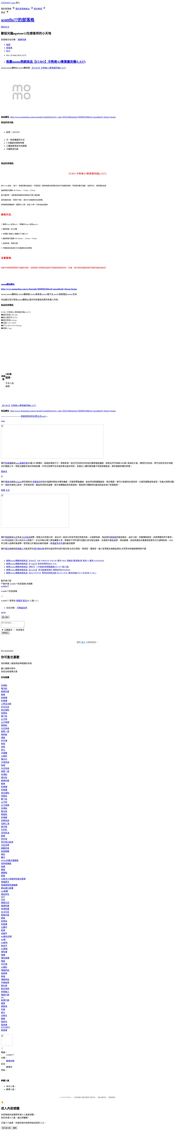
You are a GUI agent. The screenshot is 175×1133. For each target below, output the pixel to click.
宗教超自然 (22, 608)
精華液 (4, 1006)
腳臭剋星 (24, 463)
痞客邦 (19, 601)
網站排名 (5, 894)
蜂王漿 (4, 827)
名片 (8, 51)
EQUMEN (5, 1027)
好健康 (4, 817)
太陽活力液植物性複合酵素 (13, 879)
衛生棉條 (5, 989)
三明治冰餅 (6, 704)
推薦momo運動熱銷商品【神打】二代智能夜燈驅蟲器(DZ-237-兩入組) (37, 567)
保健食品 (5, 820)
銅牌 (3, 930)
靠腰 (3, 867)
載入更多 (5, 617)
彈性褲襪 (5, 958)
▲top (3, 612)
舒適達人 (19, 549)
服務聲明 (112, 1097)
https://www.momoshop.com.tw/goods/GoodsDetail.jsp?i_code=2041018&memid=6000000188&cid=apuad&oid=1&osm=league (63, 117)
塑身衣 (4, 471)
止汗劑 (4, 719)
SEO (3, 897)
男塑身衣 (37, 482)
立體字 (4, 927)
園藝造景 (5, 848)
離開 (14, 1128)
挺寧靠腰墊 (6, 863)
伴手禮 (61, 543)
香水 (3, 1012)
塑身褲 (4, 1025)
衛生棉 (8, 549)
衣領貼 (4, 685)
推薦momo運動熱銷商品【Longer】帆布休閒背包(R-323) (31, 564)
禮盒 (54, 543)
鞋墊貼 (4, 725)
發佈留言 (5, 633)
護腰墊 (4, 873)
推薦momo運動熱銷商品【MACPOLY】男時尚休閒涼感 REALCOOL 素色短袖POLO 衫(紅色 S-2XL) (51, 573)
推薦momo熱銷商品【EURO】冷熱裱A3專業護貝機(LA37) (45, 61)
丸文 (8, 490)
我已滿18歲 (6, 1128)
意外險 (4, 839)
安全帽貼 (5, 710)
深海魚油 (5, 833)
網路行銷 (5, 995)
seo (2, 997)
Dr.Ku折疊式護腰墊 (9, 860)
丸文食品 (26, 537)
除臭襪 (8, 463)
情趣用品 (5, 970)
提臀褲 (4, 1030)
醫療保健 (22, 40)
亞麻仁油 (5, 824)
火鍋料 (4, 756)
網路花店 (5, 903)
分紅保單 (5, 845)
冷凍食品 (5, 762)
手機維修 (5, 982)
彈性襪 (4, 952)
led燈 (3, 939)
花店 (3, 900)
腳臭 (3, 695)
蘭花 (3, 857)
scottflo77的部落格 (17, 20)
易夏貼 (4, 713)
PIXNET (68, 1097)
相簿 (8, 45)
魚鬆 (3, 490)
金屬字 (4, 933)
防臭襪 (4, 701)
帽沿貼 (4, 688)
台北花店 (5, 912)
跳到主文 (5, 27)
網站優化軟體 (7, 888)
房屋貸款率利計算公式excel (33, 416)
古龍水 (4, 1015)
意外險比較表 (7, 842)
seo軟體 (4, 891)
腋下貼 (4, 716)
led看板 (4, 949)
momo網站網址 (8, 284)
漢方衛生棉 (39, 549)
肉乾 (3, 747)
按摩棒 (4, 973)
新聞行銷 (5, 1000)
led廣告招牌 (6, 936)
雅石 (3, 854)
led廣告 (4, 943)
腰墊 (3, 870)
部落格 (9, 48)
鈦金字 (4, 946)
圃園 (3, 1019)
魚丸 (3, 750)
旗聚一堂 (5, 731)
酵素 (3, 836)
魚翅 (3, 765)
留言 (25, 601)
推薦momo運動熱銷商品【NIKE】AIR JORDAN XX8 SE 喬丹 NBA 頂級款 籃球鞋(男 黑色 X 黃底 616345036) (55, 561)
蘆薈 (3, 1003)
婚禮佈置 (5, 906)
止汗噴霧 (5, 722)
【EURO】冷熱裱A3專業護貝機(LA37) (48, 68)
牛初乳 (4, 830)
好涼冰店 (5, 707)
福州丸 (4, 759)
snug (3, 421)
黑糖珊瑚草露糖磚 (9, 885)
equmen (18, 482)
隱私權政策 (102, 1097)
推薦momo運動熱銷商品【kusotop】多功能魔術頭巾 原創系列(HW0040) (38, 570)
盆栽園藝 (5, 851)
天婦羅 (4, 753)
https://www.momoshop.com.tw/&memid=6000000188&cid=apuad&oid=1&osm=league (39, 289)
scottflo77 (5, 586)
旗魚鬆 (113, 537)
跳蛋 (3, 976)
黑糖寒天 (5, 882)
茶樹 (3, 1009)
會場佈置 (5, 909)
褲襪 (3, 955)
